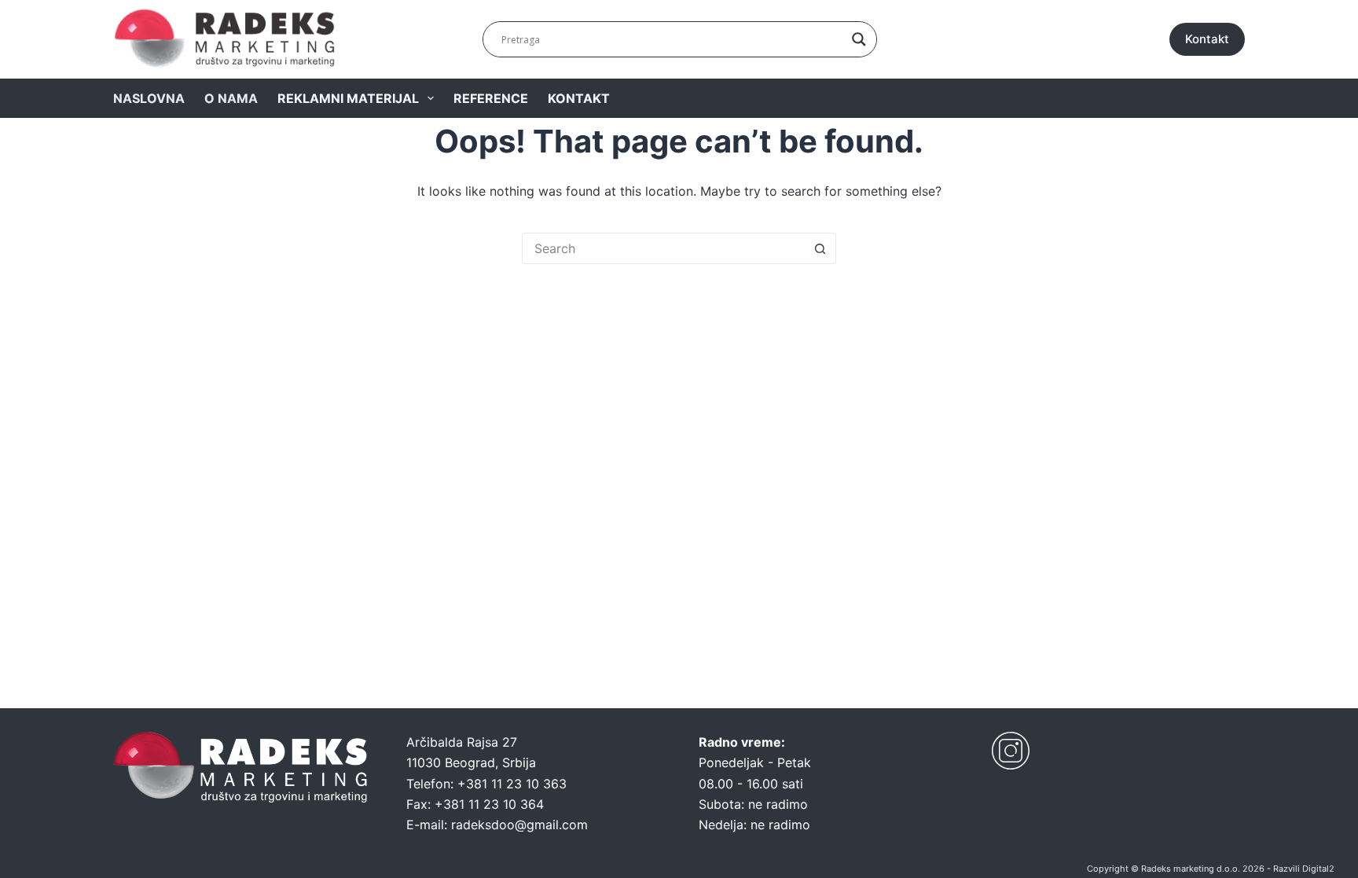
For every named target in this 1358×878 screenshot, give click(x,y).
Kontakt (1207, 38)
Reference (490, 98)
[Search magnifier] (859, 39)
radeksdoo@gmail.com (519, 824)
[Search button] (820, 248)
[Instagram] (1011, 751)
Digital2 (1318, 868)
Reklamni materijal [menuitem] (348, 98)
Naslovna (149, 98)
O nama (231, 98)
